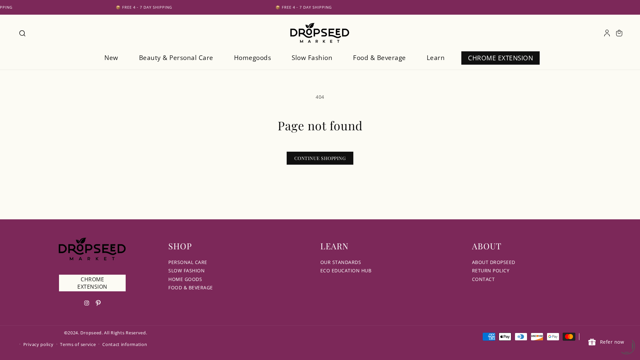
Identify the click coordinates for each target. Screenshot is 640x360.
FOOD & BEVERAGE (190, 287)
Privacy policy (38, 344)
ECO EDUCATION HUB (346, 270)
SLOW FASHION (186, 270)
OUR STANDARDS (340, 262)
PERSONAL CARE (187, 262)
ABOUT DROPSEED (493, 262)
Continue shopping (320, 158)
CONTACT (483, 279)
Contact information (124, 344)
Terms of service (78, 344)
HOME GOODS (185, 279)
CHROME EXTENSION (92, 283)
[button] (22, 33)
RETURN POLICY (491, 270)
